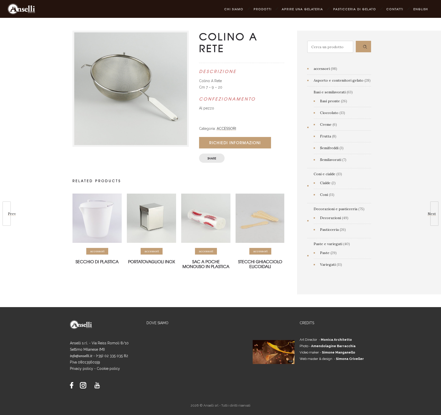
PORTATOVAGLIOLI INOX (151, 261)
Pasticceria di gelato (354, 9)
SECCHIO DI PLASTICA (97, 261)
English (420, 9)
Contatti (394, 9)
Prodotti (263, 9)
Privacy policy (81, 369)
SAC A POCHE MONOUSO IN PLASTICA (205, 263)
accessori (226, 129)
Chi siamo (233, 9)
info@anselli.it (81, 356)
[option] (97, 232)
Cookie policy (108, 369)
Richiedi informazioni (235, 142)
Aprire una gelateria (302, 9)
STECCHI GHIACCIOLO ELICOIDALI (260, 263)
